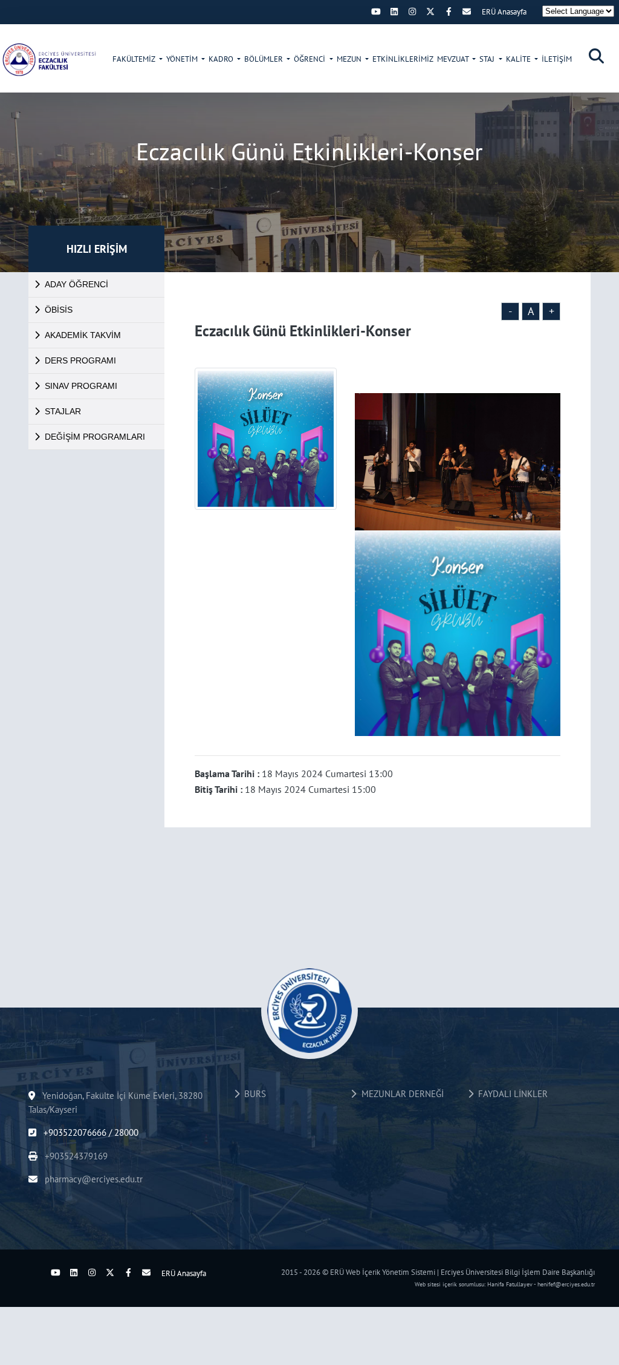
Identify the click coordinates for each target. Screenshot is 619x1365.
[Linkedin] (394, 11)
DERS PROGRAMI (80, 360)
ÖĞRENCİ (310, 59)
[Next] (358, 11)
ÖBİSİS (59, 309)
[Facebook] (448, 11)
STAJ (487, 59)
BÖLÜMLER (264, 59)
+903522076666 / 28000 (89, 1132)
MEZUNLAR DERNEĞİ (400, 1093)
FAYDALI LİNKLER (510, 1093)
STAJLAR (63, 411)
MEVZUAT (453, 59)
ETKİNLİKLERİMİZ (402, 59)
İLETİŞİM (557, 59)
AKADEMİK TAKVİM (83, 335)
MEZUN (350, 59)
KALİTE (519, 59)
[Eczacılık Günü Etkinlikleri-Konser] (48, 59)
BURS (252, 1093)
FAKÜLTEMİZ (134, 59)
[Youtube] (376, 11)
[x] (430, 11)
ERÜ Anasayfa (504, 12)
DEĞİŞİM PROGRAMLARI (95, 436)
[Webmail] (467, 11)
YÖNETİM (182, 59)
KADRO (222, 59)
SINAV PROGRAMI (81, 386)
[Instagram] (412, 11)
